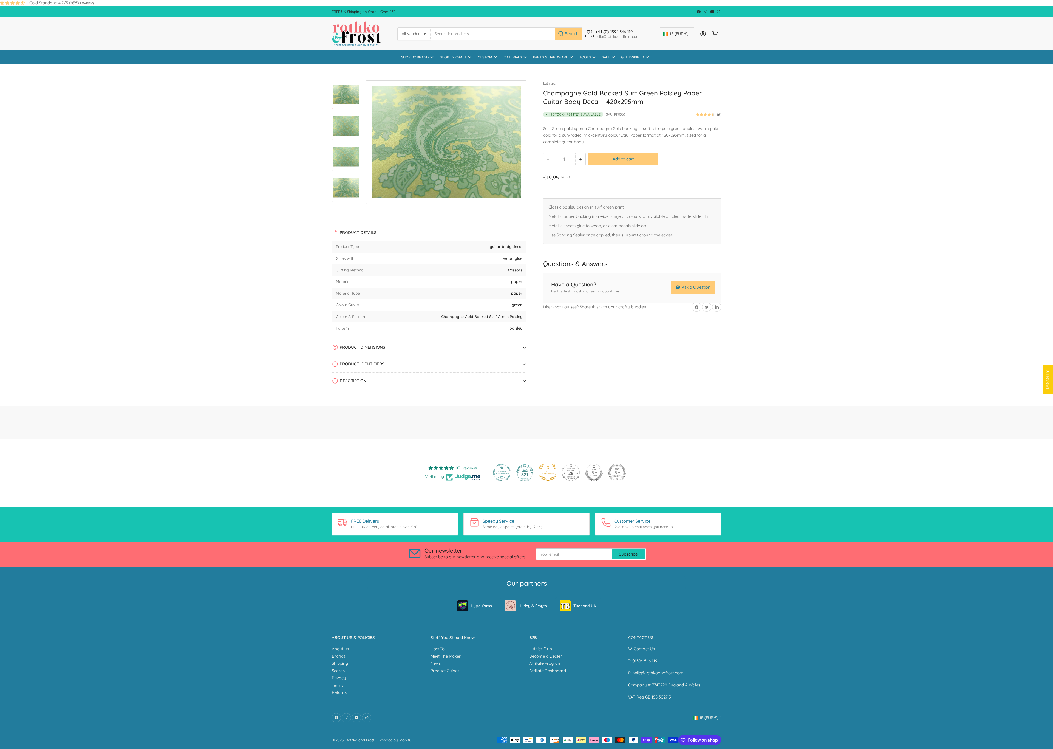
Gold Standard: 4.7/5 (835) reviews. (62, 2)
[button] (110, 698)
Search (338, 670)
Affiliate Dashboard (547, 670)
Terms (337, 685)
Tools (585, 57)
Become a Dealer (545, 656)
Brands (339, 656)
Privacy (339, 677)
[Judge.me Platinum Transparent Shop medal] (502, 473)
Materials (512, 57)
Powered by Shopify (394, 740)
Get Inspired (632, 57)
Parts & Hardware (550, 57)
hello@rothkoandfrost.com (657, 672)
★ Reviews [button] (1048, 380)
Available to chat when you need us (643, 527)
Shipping (340, 663)
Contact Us (644, 648)
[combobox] (507, 33)
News (436, 663)
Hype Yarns (481, 605)
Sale (606, 57)
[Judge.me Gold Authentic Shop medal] (548, 473)
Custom (485, 57)
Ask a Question (696, 287)
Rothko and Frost (360, 740)
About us (340, 648)
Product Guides (445, 670)
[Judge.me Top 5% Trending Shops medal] (617, 473)
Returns (339, 692)
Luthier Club (540, 648)
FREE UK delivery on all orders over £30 (384, 527)
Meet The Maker (446, 656)
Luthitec (549, 83)
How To (438, 648)
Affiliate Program (545, 663)
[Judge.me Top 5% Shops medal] (594, 473)
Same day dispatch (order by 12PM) (512, 527)
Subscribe (628, 554)
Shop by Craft (453, 57)
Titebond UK (584, 605)
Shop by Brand (415, 57)
